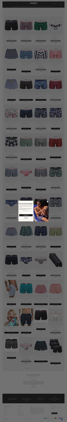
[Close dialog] (47, 201)
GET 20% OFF (26, 215)
